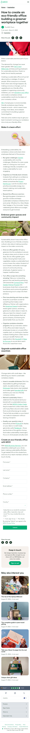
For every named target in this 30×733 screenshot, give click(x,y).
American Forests (11, 306)
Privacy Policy (18, 724)
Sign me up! (15, 563)
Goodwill (18, 339)
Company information (13, 726)
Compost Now (19, 282)
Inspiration (11, 7)
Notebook (18, 428)
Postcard (19, 423)
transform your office (21, 92)
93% (2, 103)
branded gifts (19, 390)
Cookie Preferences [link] (23, 726)
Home (3, 7)
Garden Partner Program (11, 285)
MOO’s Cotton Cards (20, 404)
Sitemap (4, 726)
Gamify (20, 158)
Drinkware (6, 388)
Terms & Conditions (9, 724)
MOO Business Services (13, 445)
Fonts (24, 724)
